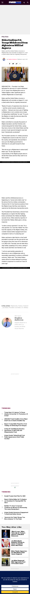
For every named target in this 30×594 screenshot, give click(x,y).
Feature (20, 306)
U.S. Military (24, 307)
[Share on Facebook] (9, 63)
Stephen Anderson (12, 59)
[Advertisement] (15, 19)
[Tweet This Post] (13, 63)
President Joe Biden (15, 307)
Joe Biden (5, 307)
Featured (25, 306)
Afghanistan (14, 306)
